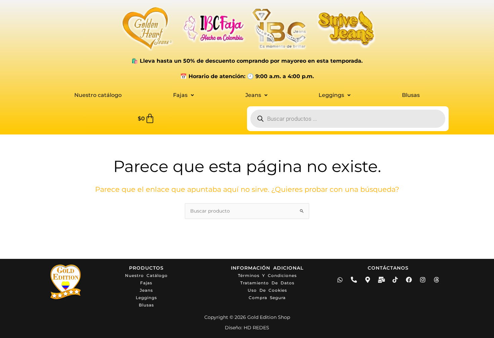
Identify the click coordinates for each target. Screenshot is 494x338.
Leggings (331, 95)
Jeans (253, 95)
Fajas (180, 95)
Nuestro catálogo (98, 95)
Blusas (411, 95)
